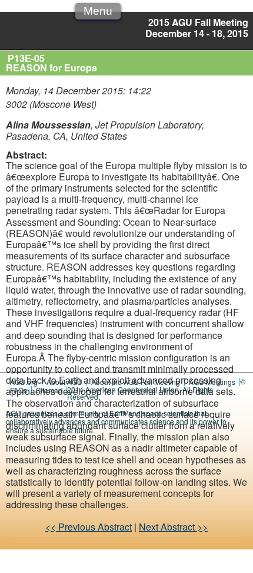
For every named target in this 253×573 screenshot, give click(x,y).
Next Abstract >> (173, 527)
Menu (98, 11)
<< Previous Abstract (88, 527)
